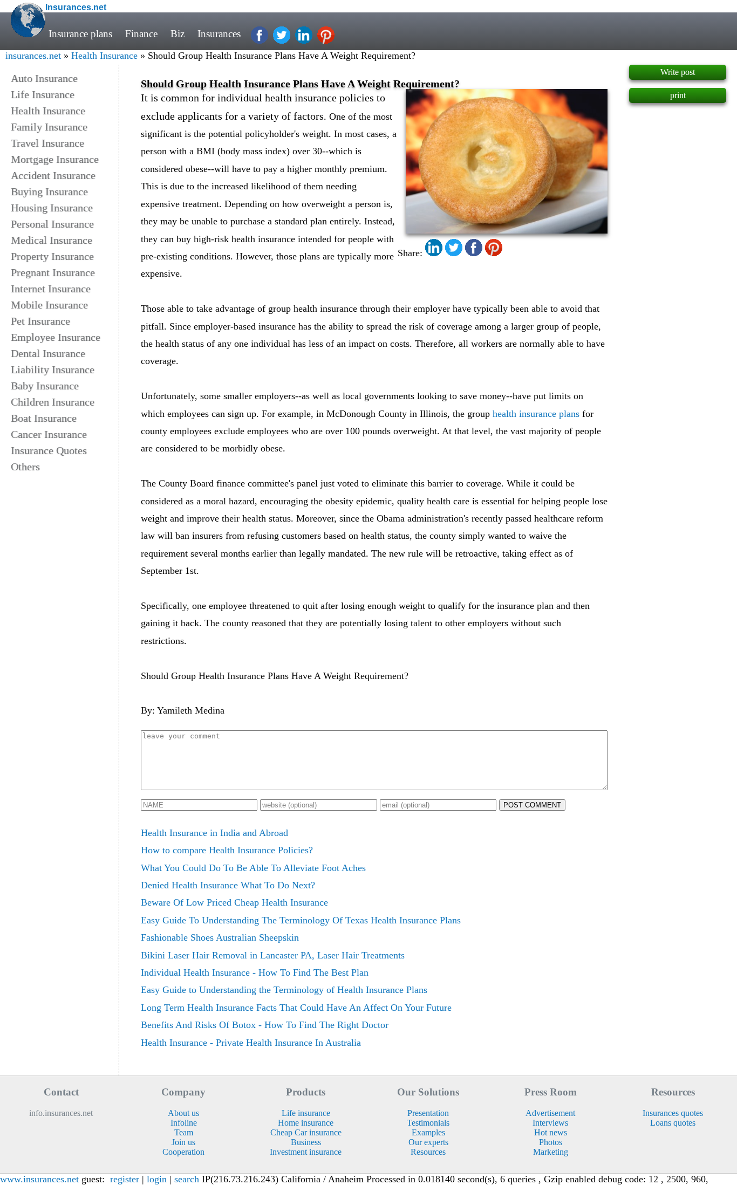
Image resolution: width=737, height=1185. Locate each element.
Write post (677, 72)
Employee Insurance (55, 337)
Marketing (550, 1151)
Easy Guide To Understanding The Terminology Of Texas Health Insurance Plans (301, 920)
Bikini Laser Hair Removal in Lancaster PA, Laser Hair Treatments (273, 955)
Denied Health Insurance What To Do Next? (228, 885)
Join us (183, 1142)
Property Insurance (52, 256)
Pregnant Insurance (53, 272)
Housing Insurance (52, 208)
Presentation (428, 1113)
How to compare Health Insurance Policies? (227, 850)
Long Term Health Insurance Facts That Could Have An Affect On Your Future (296, 1007)
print (678, 95)
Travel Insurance (47, 143)
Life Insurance (42, 94)
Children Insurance (52, 402)
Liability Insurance (52, 369)
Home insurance (305, 1122)
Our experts (428, 1142)
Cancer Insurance (49, 434)
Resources (428, 1151)
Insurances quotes (673, 1113)
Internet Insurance (51, 288)
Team (183, 1132)
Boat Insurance (44, 418)
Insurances (219, 33)
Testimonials (428, 1122)
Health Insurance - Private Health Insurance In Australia (251, 1042)
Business (306, 1142)
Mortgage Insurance (55, 159)
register (124, 1179)
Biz (177, 33)
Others (25, 466)
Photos (550, 1142)
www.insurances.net (39, 1179)
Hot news (550, 1132)
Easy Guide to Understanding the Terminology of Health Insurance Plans (284, 989)
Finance (141, 33)
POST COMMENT (532, 805)
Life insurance (306, 1113)
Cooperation (183, 1151)
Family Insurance (49, 127)
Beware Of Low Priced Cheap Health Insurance (234, 902)
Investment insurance (306, 1151)
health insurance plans (536, 413)
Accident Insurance (53, 175)
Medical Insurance (51, 240)
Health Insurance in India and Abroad (214, 832)
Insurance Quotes (49, 450)
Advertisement (550, 1113)
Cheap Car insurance (306, 1132)
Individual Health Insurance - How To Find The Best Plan (254, 972)
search (186, 1179)
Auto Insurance (44, 78)
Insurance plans (80, 33)
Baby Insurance (45, 386)
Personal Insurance (52, 224)
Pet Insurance (40, 321)
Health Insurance (104, 55)
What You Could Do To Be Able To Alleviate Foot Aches (253, 867)
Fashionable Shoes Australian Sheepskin (220, 937)
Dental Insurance (48, 353)
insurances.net (33, 55)
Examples (428, 1132)
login (157, 1179)
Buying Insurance (49, 191)
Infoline (183, 1122)
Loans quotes (672, 1122)
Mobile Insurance (49, 305)
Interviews (550, 1122)
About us (183, 1113)
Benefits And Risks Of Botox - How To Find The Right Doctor (264, 1024)
